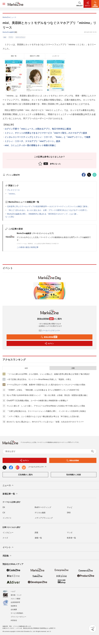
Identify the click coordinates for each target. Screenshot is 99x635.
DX (4, 507)
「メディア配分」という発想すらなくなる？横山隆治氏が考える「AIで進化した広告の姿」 (44, 416)
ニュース (7, 485)
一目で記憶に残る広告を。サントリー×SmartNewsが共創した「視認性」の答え (39, 379)
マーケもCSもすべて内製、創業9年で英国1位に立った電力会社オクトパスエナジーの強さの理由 (46, 384)
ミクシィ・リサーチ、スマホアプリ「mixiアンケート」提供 (32, 141)
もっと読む (9, 216)
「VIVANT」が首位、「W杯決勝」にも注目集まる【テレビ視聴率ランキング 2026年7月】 (43, 390)
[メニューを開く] (4, 4)
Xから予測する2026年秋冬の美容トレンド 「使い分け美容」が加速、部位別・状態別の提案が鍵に (47, 395)
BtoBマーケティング (43, 507)
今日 (26, 368)
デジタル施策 (40, 512)
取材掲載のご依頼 (73, 474)
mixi (5, 37)
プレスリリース (13, 190)
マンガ (69, 532)
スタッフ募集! (15, 598)
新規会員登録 (50, 337)
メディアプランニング (44, 517)
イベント (7, 547)
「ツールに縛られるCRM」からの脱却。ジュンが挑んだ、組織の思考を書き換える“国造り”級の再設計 (48, 374)
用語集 (6, 555)
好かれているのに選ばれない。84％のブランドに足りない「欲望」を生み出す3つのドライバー (45, 421)
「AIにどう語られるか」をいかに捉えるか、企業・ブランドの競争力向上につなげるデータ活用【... (47, 210)
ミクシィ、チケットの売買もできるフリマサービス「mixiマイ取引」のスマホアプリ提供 (46, 132)
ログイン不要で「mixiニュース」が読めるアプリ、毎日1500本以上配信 (38, 128)
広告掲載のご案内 (25, 474)
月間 (73, 368)
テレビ (69, 507)
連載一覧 (38, 537)
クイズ (5, 537)
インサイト (7, 517)
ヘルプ (13, 591)
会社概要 (14, 609)
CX (4, 512)
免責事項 (14, 606)
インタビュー (8, 532)
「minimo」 (12, 193)
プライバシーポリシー (18, 616)
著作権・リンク (16, 595)
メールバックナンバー (51, 330)
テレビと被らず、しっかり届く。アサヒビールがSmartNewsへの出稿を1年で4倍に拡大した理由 (46, 405)
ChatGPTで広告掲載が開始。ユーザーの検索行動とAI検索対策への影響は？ (37, 400)
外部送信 (14, 620)
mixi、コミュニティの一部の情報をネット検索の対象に (30, 145)
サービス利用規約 (17, 613)
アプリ (11, 37)
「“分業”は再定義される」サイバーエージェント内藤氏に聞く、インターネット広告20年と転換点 (46, 411)
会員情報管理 (15, 602)
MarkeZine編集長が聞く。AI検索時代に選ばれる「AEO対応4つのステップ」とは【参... (42, 213)
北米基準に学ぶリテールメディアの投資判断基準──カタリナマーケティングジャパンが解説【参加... (48, 206)
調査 (36, 532)
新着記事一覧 (9, 493)
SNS (69, 512)
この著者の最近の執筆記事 (27, 247)
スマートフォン (20, 37)
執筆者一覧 (71, 537)
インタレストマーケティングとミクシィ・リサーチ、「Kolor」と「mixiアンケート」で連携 (47, 136)
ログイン (51, 343)
